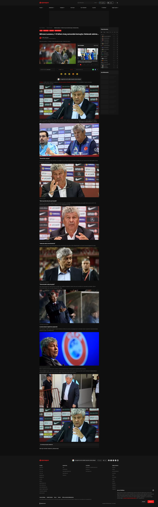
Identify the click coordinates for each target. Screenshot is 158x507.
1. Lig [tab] (104, 32)
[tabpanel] (109, 51)
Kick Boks (114, 477)
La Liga (41, 479)
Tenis (113, 479)
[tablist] (109, 32)
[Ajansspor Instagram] (113, 460)
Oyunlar (94, 7)
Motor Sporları (115, 471)
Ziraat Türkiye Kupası (44, 489)
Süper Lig (41, 467)
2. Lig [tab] (107, 32)
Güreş (113, 469)
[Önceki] (78, 64)
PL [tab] (110, 32)
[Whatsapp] (93, 69)
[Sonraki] (97, 64)
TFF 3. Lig (41, 473)
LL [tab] (112, 32)
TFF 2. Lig (41, 471)
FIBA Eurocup (65, 473)
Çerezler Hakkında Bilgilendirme (130, 498)
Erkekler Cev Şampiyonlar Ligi (91, 467)
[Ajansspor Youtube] (117, 460)
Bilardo (113, 483)
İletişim (59, 497)
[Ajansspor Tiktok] (115, 460)
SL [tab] (101, 32)
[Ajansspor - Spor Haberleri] (44, 2)
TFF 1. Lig (41, 469)
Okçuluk (114, 487)
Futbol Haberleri (49, 27)
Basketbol (51, 7)
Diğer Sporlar (115, 7)
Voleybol (62, 7)
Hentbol (113, 467)
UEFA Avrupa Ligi (43, 485)
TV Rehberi (104, 7)
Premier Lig (42, 477)
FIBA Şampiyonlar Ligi (67, 471)
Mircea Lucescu (46, 30)
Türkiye (41, 30)
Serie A (41, 481)
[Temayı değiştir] (116, 3)
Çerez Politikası (42, 497)
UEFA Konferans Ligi (43, 487)
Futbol (41, 7)
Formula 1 (73, 7)
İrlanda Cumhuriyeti (58, 30)
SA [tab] (114, 32)
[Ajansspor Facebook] (109, 460)
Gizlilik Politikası (50, 497)
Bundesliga (42, 475)
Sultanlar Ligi (88, 471)
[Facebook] (95, 69)
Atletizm (114, 473)
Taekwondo (114, 489)
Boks (113, 475)
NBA (63, 467)
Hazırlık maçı (52, 30)
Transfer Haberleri (43, 491)
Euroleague (65, 469)
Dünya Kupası (42, 493)
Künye (55, 497)
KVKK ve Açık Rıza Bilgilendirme (68, 497)
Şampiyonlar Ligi (43, 483)
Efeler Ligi (88, 469)
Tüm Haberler (83, 7)
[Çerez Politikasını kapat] (153, 490)
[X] (97, 69)
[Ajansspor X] (111, 460)
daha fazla (96, 45)
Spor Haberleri (42, 27)
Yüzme (113, 481)
